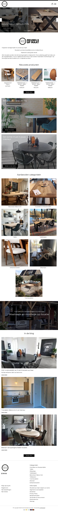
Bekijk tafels (52, 28)
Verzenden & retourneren (37, 497)
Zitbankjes (43, 267)
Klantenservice (34, 499)
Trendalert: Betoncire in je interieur (13, 410)
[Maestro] (31, 510)
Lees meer (4, 375)
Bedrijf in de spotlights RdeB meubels (14, 447)
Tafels (15, 237)
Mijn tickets (4, 491)
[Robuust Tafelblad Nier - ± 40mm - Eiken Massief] (50, 74)
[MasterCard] (33, 510)
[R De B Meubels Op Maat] (4, 4)
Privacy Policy (33, 493)
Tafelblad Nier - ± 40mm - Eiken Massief (50, 84)
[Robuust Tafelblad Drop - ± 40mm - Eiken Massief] (22, 74)
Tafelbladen (43, 237)
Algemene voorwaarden (36, 489)
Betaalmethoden (34, 495)
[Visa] (29, 510)
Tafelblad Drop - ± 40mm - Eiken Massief (22, 84)
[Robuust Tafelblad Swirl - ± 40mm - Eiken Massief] (36, 74)
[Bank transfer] (24, 510)
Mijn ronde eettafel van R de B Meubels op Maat (17, 370)
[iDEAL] (26, 510)
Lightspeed (42, 507)
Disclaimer (33, 491)
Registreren (4, 488)
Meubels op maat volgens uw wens (40, 488)
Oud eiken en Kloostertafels (43, 206)
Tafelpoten (33, 477)
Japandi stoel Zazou (8, 83)
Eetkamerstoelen (15, 267)
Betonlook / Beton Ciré (14, 206)
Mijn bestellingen (6, 489)
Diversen (32, 480)
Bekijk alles (29, 92)
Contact (29, 318)
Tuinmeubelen (29, 298)
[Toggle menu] (55, 4)
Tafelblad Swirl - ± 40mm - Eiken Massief (36, 84)
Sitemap (32, 501)
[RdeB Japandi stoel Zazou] (7, 74)
